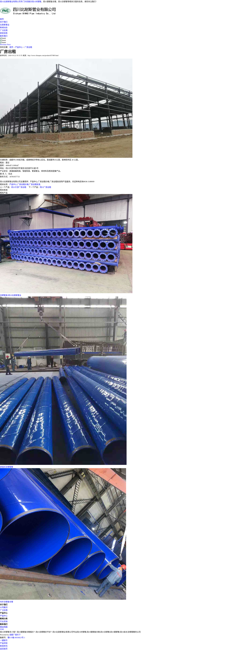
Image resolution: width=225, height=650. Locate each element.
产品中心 (19, 47)
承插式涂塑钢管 (6, 467)
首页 (2, 19)
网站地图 (4, 627)
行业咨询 (4, 621)
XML (2, 629)
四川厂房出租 (45, 187)
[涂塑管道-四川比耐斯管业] (66, 293)
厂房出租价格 (23, 184)
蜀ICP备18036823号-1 (16, 638)
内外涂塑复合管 (6, 602)
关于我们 (4, 22)
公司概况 (4, 607)
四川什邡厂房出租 (18, 187)
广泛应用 (4, 30)
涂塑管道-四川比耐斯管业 (10, 295)
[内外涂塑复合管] (63, 599)
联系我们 (4, 36)
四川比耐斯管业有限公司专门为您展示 (16, 2)
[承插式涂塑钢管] (63, 464)
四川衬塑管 (36, 2)
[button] (3, 44)
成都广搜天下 (15, 635)
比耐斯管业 (4, 25)
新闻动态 (4, 28)
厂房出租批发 (34, 184)
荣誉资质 (4, 33)
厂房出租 (28, 47)
